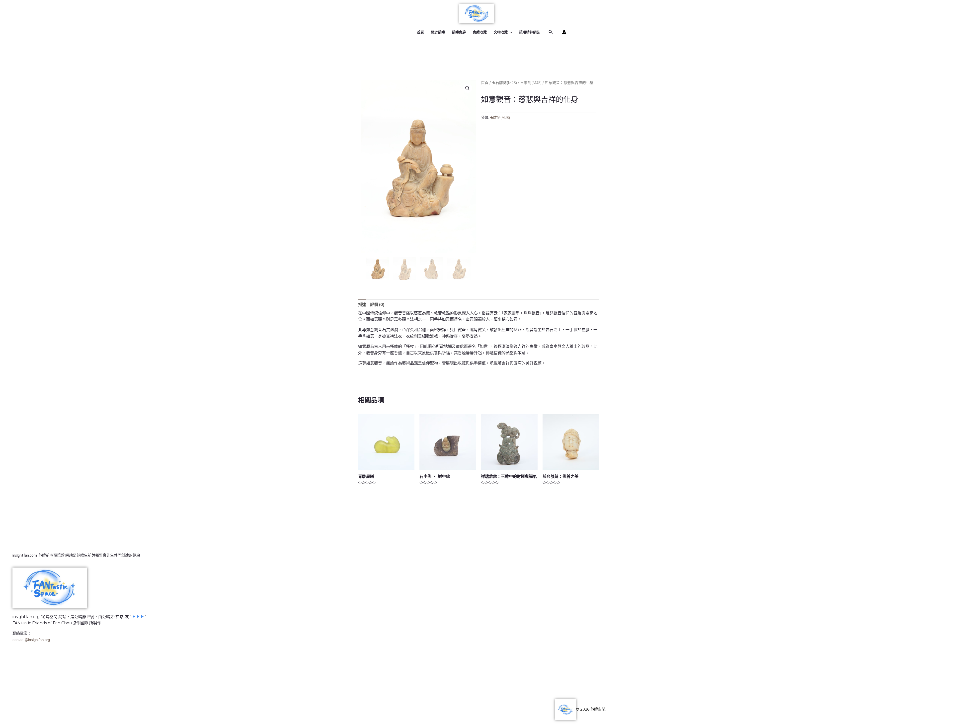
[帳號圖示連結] (564, 32)
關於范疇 (438, 32)
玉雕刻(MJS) (531, 82)
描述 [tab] (362, 304)
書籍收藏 (480, 32)
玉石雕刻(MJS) (504, 82)
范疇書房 (459, 32)
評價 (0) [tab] (377, 304)
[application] (510, 32)
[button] (467, 88)
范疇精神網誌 (529, 32)
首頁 (420, 32)
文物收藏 (501, 32)
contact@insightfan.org (31, 640)
